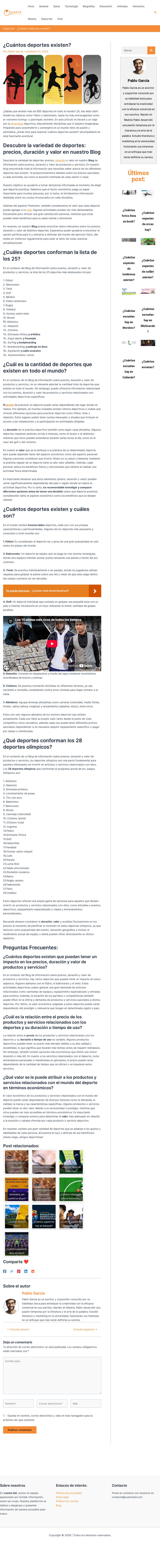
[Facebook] (4, 1271)
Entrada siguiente (85, 1329)
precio (10, 404)
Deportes (8, 28)
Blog (58, 1505)
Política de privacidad (69, 1493)
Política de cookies (67, 1501)
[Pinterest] (18, 1271)
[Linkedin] (25, 1271)
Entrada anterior (18, 1329)
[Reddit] (32, 1271)
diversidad (17, 123)
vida (29, 209)
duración (60, 160)
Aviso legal (62, 1497)
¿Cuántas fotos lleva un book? (129, 215)
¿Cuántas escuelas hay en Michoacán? (148, 320)
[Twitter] (11, 1271)
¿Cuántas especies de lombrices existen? (128, 269)
